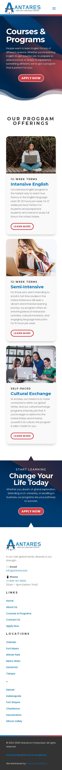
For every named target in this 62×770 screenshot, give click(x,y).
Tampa (10, 673)
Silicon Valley (14, 721)
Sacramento (14, 715)
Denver (10, 689)
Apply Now (31, 78)
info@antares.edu (16, 570)
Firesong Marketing (36, 763)
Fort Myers (12, 648)
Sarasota (12, 667)
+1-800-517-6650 (16, 581)
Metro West (13, 661)
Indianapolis (13, 696)
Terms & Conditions (35, 755)
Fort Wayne (13, 702)
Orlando (11, 642)
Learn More (22, 226)
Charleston (13, 708)
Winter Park (13, 654)
